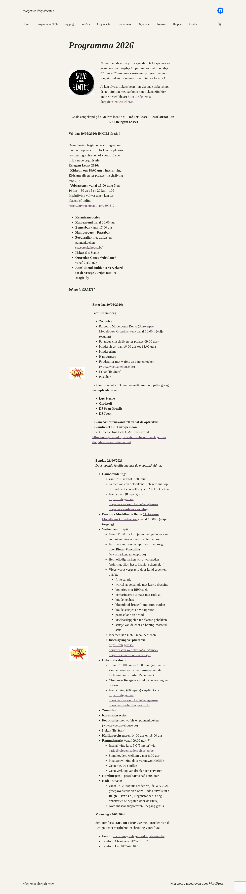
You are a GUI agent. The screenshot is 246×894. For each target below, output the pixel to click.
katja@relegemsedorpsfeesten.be (131, 750)
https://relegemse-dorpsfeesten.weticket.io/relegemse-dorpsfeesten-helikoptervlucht (133, 700)
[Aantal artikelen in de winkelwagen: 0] (219, 24)
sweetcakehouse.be (89, 247)
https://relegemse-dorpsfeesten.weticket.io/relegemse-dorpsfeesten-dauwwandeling (133, 504)
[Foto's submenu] (90, 24)
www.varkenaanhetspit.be (127, 554)
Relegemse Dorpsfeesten (38, 11)
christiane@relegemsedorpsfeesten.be (139, 836)
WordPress (216, 883)
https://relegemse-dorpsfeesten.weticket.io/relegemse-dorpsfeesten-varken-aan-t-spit (133, 650)
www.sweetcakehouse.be (117, 366)
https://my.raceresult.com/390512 (91, 205)
